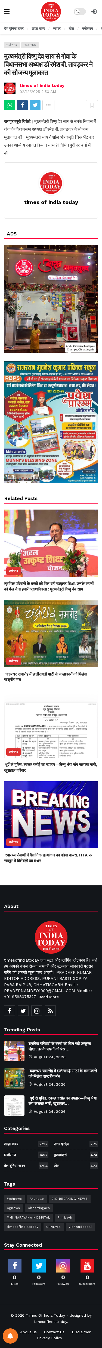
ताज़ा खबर (30, 45)
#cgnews (14, 1199)
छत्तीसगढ (12, 45)
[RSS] (50, 1010)
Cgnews (13, 1208)
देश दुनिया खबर (26, 1166)
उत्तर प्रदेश (75, 1144)
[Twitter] (23, 1010)
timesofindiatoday (23, 1227)
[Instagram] (36, 1010)
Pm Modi (65, 1217)
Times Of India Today (45, 1315)
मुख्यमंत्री (75, 1155)
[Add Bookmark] (92, 105)
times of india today (42, 85)
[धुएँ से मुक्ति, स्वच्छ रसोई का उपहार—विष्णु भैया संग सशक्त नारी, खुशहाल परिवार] (51, 724)
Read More (49, 997)
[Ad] (51, 422)
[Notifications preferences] (10, 1336)
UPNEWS (53, 1227)
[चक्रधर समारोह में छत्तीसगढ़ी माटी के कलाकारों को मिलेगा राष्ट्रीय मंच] (51, 633)
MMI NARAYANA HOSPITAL (28, 1217)
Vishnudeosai (80, 1227)
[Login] (94, 11)
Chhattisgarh (39, 1208)
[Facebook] (9, 1010)
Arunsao (37, 1199)
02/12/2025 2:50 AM (38, 91)
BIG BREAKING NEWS (70, 1199)
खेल (75, 1166)
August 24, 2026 (50, 1057)
